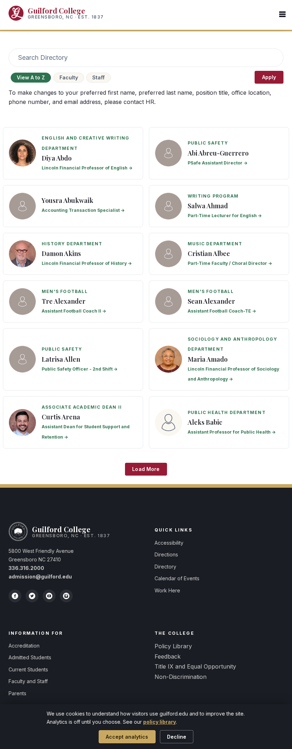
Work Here (167, 590)
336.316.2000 (26, 568)
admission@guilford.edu (40, 576)
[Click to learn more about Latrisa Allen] (73, 360)
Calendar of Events (177, 578)
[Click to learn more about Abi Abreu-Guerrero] (219, 153)
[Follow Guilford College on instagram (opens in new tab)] (66, 596)
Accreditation (24, 646)
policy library (159, 722)
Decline (176, 737)
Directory (165, 567)
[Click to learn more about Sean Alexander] (219, 301)
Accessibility (169, 543)
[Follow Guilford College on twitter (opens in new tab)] (32, 596)
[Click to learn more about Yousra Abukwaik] (73, 206)
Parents (17, 693)
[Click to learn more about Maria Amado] (219, 360)
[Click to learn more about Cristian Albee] (219, 253)
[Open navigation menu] (282, 15)
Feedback (168, 656)
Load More (146, 469)
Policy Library (173, 646)
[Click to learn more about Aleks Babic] (219, 422)
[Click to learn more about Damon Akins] (73, 253)
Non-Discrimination (181, 676)
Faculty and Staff (28, 681)
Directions (166, 554)
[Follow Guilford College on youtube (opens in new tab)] (49, 596)
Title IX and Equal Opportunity (195, 666)
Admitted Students (30, 657)
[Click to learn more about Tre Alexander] (73, 301)
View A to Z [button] (31, 77)
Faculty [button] (68, 77)
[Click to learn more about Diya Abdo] (73, 153)
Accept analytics (127, 737)
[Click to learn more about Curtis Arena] (73, 422)
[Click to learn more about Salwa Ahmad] (219, 206)
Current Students (28, 669)
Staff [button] (98, 77)
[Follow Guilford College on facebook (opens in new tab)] (15, 596)
